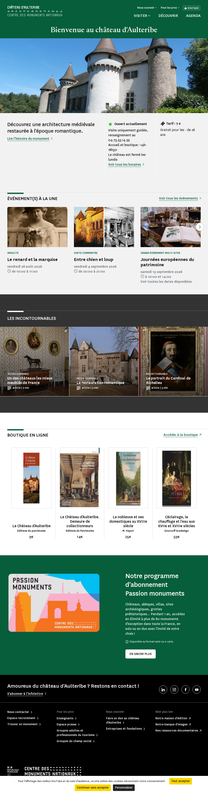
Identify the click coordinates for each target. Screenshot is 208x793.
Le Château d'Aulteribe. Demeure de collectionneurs (79, 521)
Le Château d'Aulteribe (31, 526)
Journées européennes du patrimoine (167, 262)
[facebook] (185, 689)
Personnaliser (124, 788)
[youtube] (197, 689)
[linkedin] (163, 689)
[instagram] (174, 689)
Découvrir (168, 15)
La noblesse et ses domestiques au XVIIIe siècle (128, 521)
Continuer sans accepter (93, 788)
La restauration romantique (100, 382)
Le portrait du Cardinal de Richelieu (168, 380)
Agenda (193, 15)
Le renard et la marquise (32, 259)
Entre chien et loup (93, 259)
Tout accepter (180, 781)
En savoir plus (141, 654)
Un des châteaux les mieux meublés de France (29, 380)
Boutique (193, 8)
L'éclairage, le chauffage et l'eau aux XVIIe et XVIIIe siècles (176, 521)
